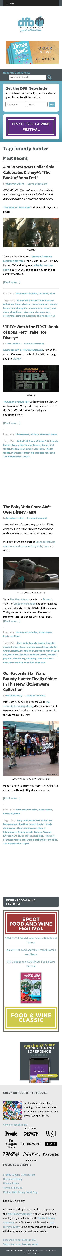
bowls (48, 824)
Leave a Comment (37, 183)
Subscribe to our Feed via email (20, 1244)
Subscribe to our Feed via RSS (19, 1240)
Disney (53, 304)
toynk (26, 843)
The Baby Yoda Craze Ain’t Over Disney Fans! (27, 509)
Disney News (22, 434)
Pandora (24, 654)
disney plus (22, 308)
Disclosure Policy (12, 1179)
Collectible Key (40, 304)
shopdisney (16, 311)
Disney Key (9, 308)
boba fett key (36, 300)
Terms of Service (12, 1187)
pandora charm (38, 654)
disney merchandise (26, 293)
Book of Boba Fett (39, 441)
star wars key (42, 311)
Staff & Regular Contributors (19, 1174)
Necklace (13, 654)
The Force (40, 662)
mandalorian (27, 650)
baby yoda (22, 642)
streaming (9, 315)
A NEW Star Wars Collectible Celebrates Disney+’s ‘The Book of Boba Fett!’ (28, 172)
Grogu (6, 650)
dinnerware (9, 827)
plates (28, 835)
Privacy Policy (11, 1183)
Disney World (49, 646)
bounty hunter (23, 304)
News (52, 293)
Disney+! (17, 358)
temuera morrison (26, 315)
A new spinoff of (23, 350)
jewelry (15, 650)
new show (38, 448)
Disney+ (34, 434)
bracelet (50, 642)
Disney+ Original (42, 831)
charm (6, 646)
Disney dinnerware (27, 827)
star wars (29, 311)
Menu (11, 3)
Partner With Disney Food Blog (20, 1192)
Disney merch (25, 831)
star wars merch (12, 839)
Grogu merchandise (25, 603)
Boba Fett (22, 300)
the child (29, 662)
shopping (31, 658)
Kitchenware (10, 835)
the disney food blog (31, 17)
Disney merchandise (30, 646)
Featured (43, 293)
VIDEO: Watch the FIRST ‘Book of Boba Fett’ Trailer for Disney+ (30, 332)
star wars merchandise (34, 839)
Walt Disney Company (20, 1214)
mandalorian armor (39, 308)
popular (7, 658)
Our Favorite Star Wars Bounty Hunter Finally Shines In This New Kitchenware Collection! (30, 681)
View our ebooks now (15, 1124)
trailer (26, 456)
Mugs (21, 835)
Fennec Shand (40, 444)
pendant (52, 654)
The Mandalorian (46, 315)
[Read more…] (11, 282)
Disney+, (48, 599)
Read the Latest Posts (16, 72)
